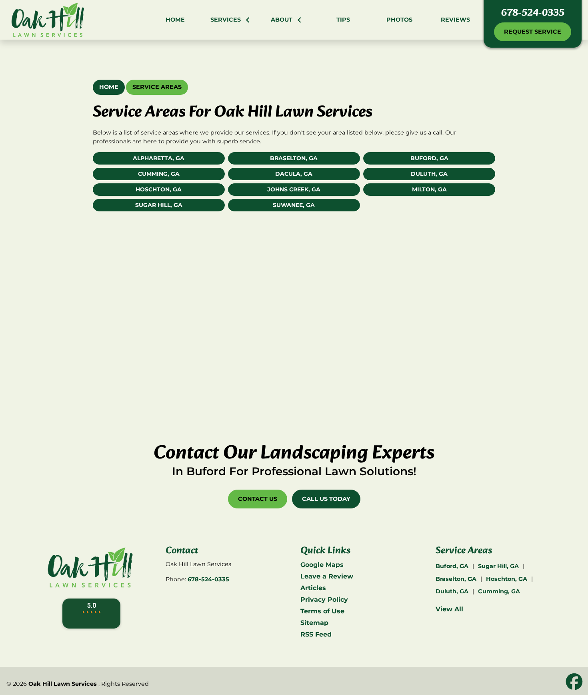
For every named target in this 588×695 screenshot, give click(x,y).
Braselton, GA (294, 158)
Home (108, 86)
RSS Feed (316, 634)
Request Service (532, 31)
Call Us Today (326, 498)
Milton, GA (429, 189)
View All (449, 609)
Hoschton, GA (159, 189)
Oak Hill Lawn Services (62, 683)
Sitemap (314, 623)
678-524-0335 (532, 13)
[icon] (574, 682)
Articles (313, 588)
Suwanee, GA (294, 205)
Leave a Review (326, 576)
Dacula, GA (293, 173)
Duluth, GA (429, 173)
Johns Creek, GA (293, 189)
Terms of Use (322, 611)
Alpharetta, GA (158, 158)
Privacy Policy (324, 599)
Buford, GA (429, 158)
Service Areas (157, 86)
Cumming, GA (159, 173)
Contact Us (257, 498)
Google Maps (322, 564)
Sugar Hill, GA (158, 205)
